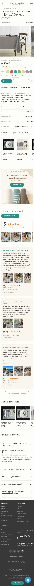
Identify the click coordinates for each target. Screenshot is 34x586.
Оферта (4, 541)
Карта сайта (5, 544)
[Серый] (27, 71)
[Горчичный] (23, 71)
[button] (17, 243)
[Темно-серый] (30, 71)
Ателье (19, 506)
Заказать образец (21, 81)
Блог (18, 508)
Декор (3, 523)
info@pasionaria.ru (25, 544)
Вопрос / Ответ (22, 513)
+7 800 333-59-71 (25, 530)
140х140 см (15, 75)
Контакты (4, 536)
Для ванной (4, 511)
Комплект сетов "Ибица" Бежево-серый (8, 153)
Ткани (3, 517)
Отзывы (19, 518)
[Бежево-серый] (7, 71)
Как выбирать (21, 516)
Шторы (3, 508)
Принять (17, 582)
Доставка (13, 87)
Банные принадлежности (6, 514)
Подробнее (27, 228)
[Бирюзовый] (15, 71)
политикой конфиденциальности (17, 578)
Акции (3, 506)
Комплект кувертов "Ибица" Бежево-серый (7, 423)
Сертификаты (5, 539)
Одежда (4, 520)
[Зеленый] (19, 71)
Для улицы (4, 525)
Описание (4, 87)
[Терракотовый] (11, 71)
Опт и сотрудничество (6, 533)
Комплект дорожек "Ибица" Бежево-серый (22, 153)
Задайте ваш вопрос (17, 557)
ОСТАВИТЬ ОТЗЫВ (10, 215)
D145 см (24, 75)
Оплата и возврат (25, 87)
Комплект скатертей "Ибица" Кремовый (15, 250)
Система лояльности (23, 521)
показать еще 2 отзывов (17, 393)
